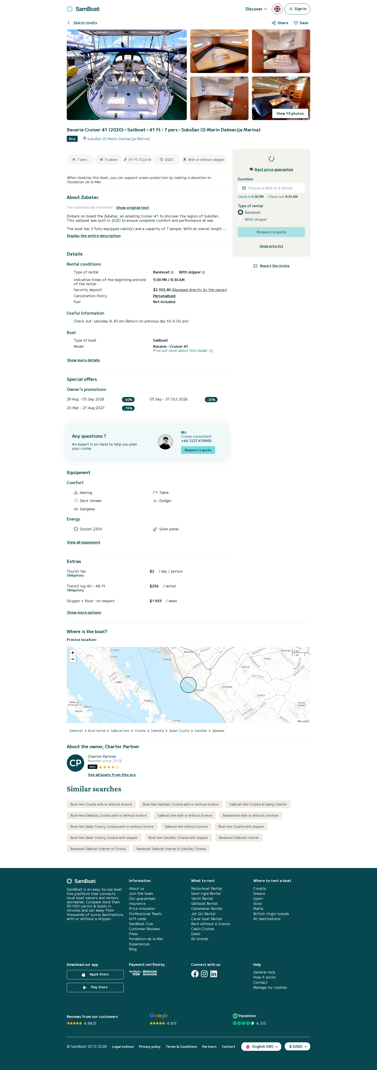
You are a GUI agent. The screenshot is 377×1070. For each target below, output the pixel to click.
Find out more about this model (181, 350)
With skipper (256, 219)
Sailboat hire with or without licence (185, 815)
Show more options (84, 612)
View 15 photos (290, 113)
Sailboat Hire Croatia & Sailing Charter (258, 804)
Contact (260, 982)
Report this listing (274, 265)
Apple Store (99, 974)
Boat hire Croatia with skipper (241, 826)
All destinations (267, 919)
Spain (258, 898)
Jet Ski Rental (203, 914)
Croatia (259, 888)
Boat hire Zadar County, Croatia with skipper (104, 837)
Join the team (141, 893)
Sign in (300, 8)
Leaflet (304, 721)
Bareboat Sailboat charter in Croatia (98, 848)
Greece (259, 893)
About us (136, 888)
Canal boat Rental (206, 919)
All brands (199, 939)
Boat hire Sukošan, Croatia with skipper (178, 837)
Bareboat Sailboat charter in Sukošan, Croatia (171, 848)
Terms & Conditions (181, 1046)
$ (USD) (296, 1046)
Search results (85, 22)
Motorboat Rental (206, 888)
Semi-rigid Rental (206, 893)
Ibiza (257, 903)
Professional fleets (145, 914)
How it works (264, 977)
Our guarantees (142, 898)
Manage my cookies (270, 987)
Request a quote (198, 450)
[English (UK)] (277, 8)
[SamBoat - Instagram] (204, 974)
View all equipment (83, 542)
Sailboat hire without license (186, 826)
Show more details (83, 360)
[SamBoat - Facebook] (195, 974)
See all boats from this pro (112, 774)
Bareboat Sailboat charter (239, 837)
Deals (195, 934)
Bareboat (252, 212)
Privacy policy (150, 1046)
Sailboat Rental (204, 903)
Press (133, 934)
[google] (159, 1016)
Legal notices (123, 1046)
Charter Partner (102, 756)
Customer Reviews (144, 929)
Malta (258, 908)
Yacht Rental (202, 898)
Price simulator (142, 908)
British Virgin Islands (271, 914)
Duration (245, 179)
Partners (209, 1046)
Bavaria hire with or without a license (250, 815)
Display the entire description (94, 235)
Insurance (137, 903)
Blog (133, 949)
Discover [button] (254, 9)
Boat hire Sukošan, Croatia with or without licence (181, 804)
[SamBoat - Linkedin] (214, 974)
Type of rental (250, 206)
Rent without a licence (210, 924)
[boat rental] (83, 8)
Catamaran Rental (206, 908)
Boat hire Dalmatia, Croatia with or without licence (108, 815)
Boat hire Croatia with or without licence (101, 804)
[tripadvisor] (245, 1016)
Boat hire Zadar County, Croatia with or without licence (112, 826)
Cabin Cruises (202, 929)
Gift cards (137, 919)
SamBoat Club (141, 924)
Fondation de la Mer (146, 939)
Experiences (139, 944)
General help (264, 972)
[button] (72, 652)
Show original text (132, 207)
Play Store (99, 987)
